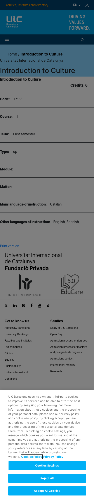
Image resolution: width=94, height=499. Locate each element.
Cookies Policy (31, 456)
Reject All (46, 478)
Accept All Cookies (47, 490)
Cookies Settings (47, 465)
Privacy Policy (53, 456)
